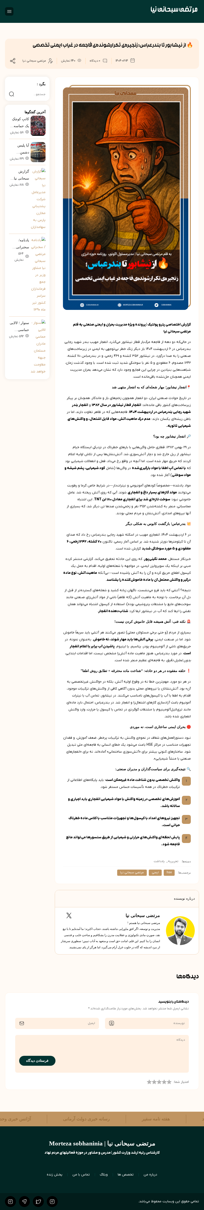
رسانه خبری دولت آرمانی (72, 1118)
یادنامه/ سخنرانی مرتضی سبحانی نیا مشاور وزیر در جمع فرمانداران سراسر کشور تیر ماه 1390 (19, 244)
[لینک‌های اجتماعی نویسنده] (74, 915)
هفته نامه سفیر (141, 1118)
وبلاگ (104, 1174)
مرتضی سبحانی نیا (34, 61)
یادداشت (159, 861)
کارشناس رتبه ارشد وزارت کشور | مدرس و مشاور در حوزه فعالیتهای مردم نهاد (102, 1152)
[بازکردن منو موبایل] (9, 11)
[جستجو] (11, 94)
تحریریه (173, 861)
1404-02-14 (122, 61)
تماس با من (81, 1174)
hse (169, 873)
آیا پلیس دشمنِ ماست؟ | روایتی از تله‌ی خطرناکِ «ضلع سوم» (19, 150)
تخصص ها (126, 1174)
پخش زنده (54, 1174)
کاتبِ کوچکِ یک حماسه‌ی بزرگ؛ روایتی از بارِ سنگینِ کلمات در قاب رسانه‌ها (19, 123)
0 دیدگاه (95, 61)
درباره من (150, 1174)
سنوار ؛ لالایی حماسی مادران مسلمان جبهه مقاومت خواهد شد (19, 327)
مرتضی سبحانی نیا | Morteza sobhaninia (102, 1143)
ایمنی (155, 873)
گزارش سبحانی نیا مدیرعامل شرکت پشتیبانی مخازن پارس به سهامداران (19, 176)
